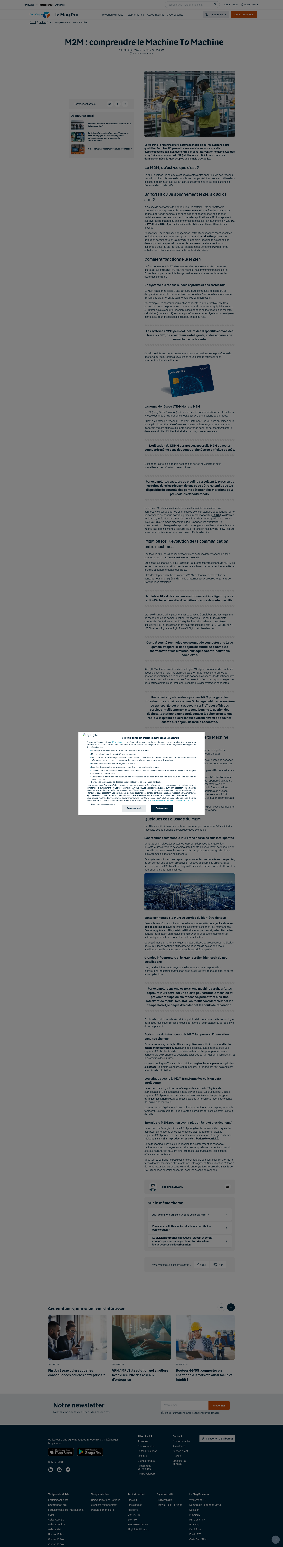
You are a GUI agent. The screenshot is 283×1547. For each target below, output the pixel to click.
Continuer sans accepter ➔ (103, 804)
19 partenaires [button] (119, 742)
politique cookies (185, 800)
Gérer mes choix (134, 808)
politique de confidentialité (162, 800)
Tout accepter (162, 808)
